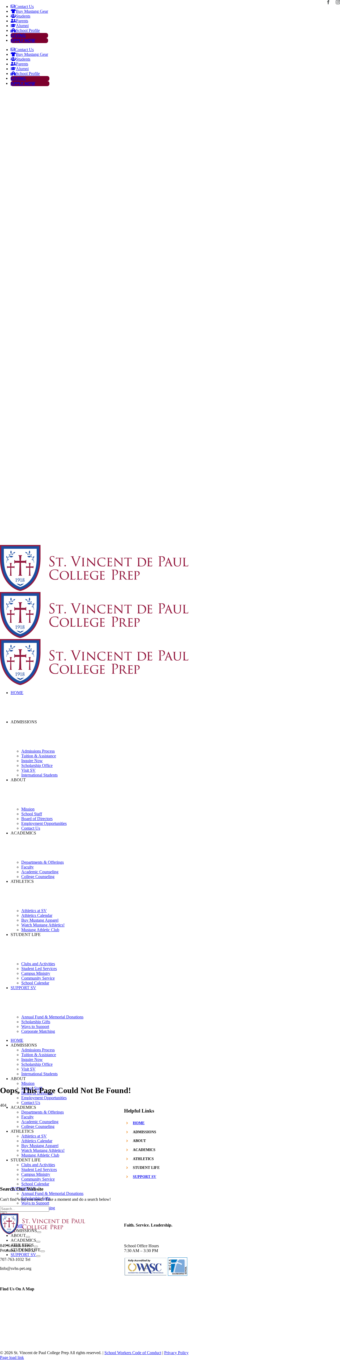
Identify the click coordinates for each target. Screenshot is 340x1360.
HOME (138, 1123)
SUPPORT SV (144, 1177)
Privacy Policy (176, 1352)
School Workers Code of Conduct (132, 1352)
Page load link (12, 1357)
